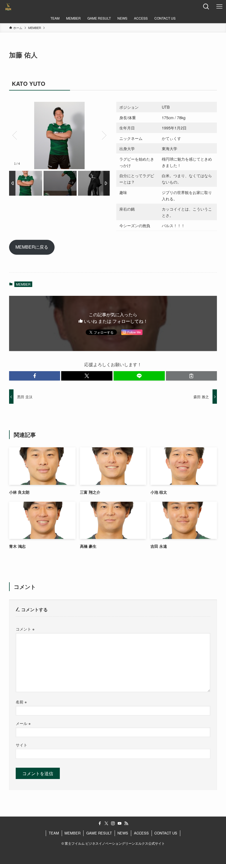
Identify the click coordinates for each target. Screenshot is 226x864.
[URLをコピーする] (191, 376)
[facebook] (99, 823)
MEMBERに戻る (31, 247)
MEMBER (23, 284)
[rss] (126, 823)
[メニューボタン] (219, 6)
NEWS (122, 833)
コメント (25, 629)
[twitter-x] (106, 823)
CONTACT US (165, 833)
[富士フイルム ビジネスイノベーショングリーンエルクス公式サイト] (8, 6)
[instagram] (113, 823)
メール (23, 723)
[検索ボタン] (206, 6)
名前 (21, 702)
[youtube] (119, 823)
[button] (34, 376)
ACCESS (141, 833)
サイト (21, 745)
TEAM (54, 833)
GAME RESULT (99, 833)
